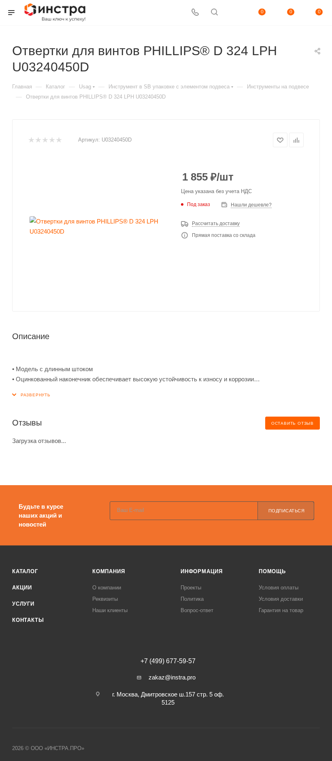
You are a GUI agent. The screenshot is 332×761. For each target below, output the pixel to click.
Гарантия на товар (281, 610)
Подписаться (286, 510)
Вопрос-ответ (197, 610)
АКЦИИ (22, 588)
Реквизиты (105, 599)
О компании (106, 588)
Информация (202, 571)
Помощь (272, 571)
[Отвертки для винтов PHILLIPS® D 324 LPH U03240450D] (98, 226)
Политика (192, 599)
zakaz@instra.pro (172, 677)
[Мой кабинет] (233, 12)
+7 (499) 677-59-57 (168, 661)
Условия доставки (281, 599)
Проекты (191, 588)
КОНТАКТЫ (28, 620)
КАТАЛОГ (25, 571)
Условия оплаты (278, 588)
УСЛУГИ (23, 604)
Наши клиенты (110, 610)
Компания (108, 571)
